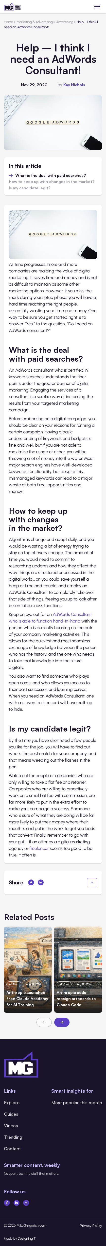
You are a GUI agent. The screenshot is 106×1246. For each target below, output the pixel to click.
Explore (11, 1102)
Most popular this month (76, 1102)
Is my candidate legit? (30, 188)
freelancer (39, 848)
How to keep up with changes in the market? (52, 182)
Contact (12, 1148)
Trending (13, 1137)
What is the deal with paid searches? (51, 175)
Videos (11, 1125)
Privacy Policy (91, 1225)
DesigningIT (27, 1238)
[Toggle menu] (97, 6)
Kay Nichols (74, 84)
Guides (11, 1114)
